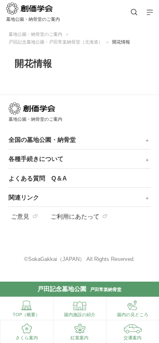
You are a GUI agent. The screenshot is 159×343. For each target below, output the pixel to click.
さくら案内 (26, 337)
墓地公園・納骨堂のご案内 (35, 34)
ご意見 (20, 216)
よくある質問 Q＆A (38, 178)
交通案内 (132, 337)
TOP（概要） (26, 314)
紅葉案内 (79, 337)
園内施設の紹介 (79, 314)
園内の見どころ (132, 314)
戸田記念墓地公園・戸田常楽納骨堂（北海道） (56, 41)
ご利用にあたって (75, 216)
